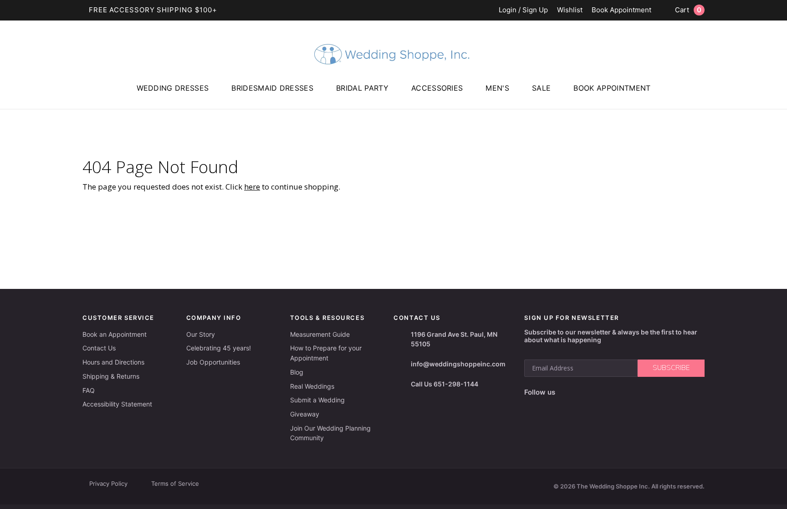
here (252, 186)
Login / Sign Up (523, 10)
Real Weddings (312, 386)
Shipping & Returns (110, 376)
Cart (688, 9)
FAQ (88, 390)
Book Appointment (621, 10)
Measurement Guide (320, 334)
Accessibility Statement (117, 404)
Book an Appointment (114, 334)
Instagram (583, 392)
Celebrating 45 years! (218, 348)
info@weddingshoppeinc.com (458, 364)
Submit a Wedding (317, 400)
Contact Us (99, 348)
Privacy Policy (108, 483)
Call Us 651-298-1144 (444, 384)
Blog (296, 372)
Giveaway (304, 414)
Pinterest (627, 392)
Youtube (604, 392)
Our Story (200, 334)
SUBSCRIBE (671, 367)
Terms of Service (175, 483)
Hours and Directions (113, 362)
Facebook (564, 392)
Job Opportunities (213, 362)
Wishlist (570, 10)
